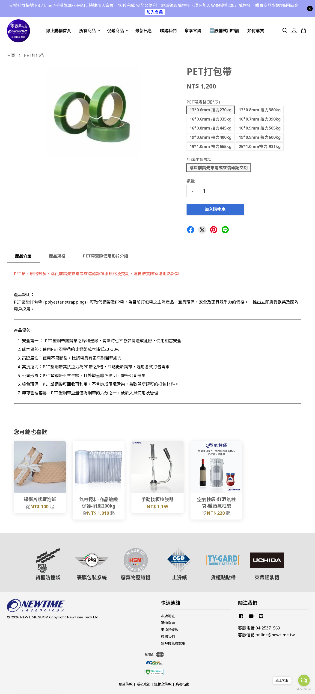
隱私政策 (143, 684)
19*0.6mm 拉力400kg (211, 137)
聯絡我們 (168, 30)
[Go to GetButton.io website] (304, 689)
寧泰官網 (193, 30)
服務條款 (126, 684)
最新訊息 (143, 30)
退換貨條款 (169, 629)
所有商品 (87, 30)
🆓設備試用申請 (224, 30)
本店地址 (168, 616)
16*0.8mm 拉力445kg (211, 128)
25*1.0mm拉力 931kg (260, 146)
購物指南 (168, 622)
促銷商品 (115, 30)
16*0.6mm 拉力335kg (211, 119)
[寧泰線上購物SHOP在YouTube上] (251, 618)
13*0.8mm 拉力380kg (260, 109)
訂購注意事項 (199, 159)
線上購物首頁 (58, 30)
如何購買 (255, 30)
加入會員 (154, 12)
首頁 (11, 55)
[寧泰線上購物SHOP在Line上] (261, 618)
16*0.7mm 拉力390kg (260, 119)
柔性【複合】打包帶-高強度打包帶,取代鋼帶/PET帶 (42, 681)
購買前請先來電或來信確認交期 (219, 167)
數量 (191, 180)
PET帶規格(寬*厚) (203, 102)
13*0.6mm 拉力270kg (211, 109)
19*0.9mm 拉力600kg (260, 137)
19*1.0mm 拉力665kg (211, 146)
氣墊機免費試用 (173, 643)
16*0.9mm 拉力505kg (260, 128)
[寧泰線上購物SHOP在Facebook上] (241, 618)
